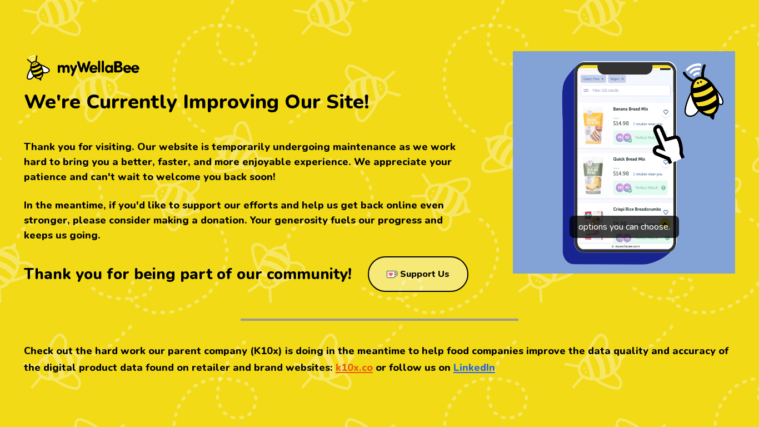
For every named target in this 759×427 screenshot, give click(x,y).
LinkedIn (474, 367)
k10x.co (354, 367)
